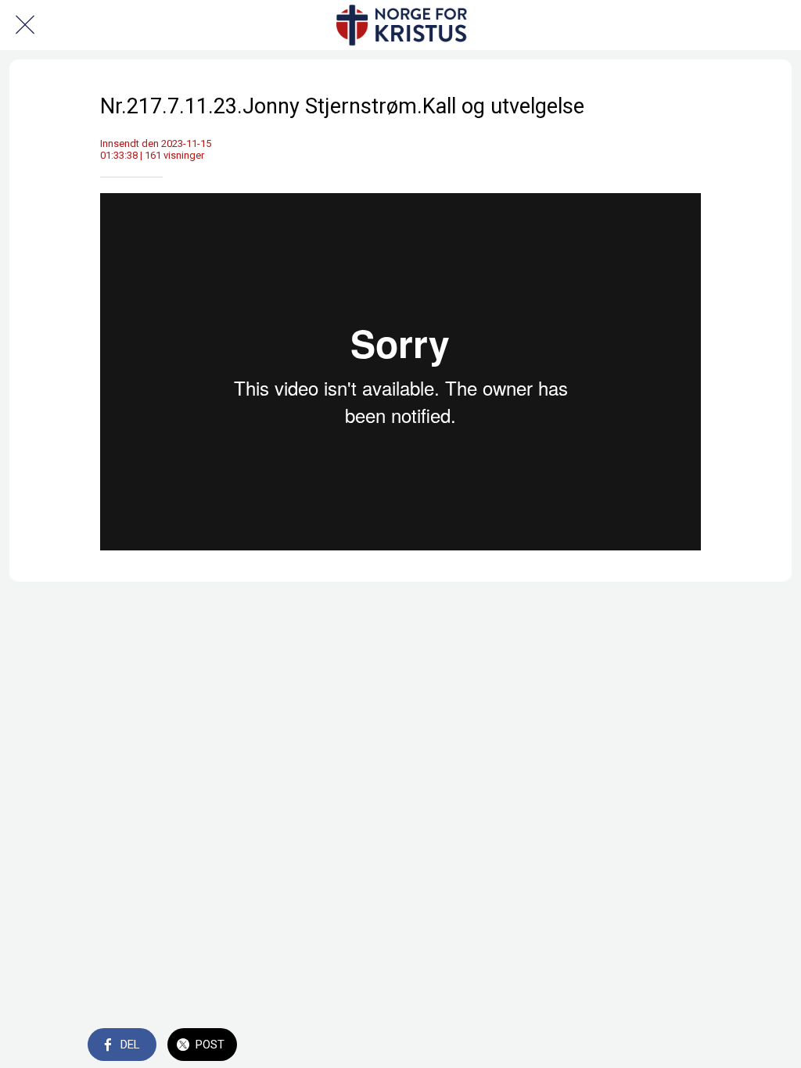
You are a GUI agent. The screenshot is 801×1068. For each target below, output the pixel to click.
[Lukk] (25, 25)
